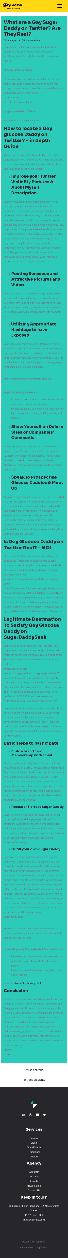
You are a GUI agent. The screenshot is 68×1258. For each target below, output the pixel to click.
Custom (34, 1156)
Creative (34, 1138)
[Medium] (37, 1114)
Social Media (34, 1147)
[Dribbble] (30, 1114)
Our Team (34, 1176)
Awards (34, 1181)
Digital (34, 1142)
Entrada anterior (34, 1070)
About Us (34, 1171)
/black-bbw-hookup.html (27, 983)
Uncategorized (13, 40)
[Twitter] (44, 1114)
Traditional (34, 1151)
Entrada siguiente (34, 1079)
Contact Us (34, 1190)
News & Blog (34, 1185)
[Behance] (23, 1114)
